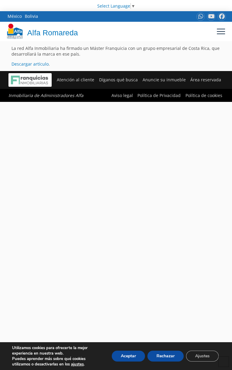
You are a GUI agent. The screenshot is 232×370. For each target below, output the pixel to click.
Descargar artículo (30, 64)
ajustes (77, 364)
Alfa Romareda (52, 32)
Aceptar (128, 356)
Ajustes (202, 356)
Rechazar (165, 356)
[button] (221, 31)
